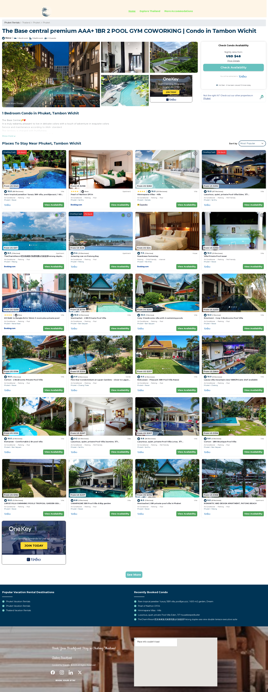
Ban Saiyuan (83, 324)
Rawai (14, 200)
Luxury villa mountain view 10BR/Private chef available (231, 380)
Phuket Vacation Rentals (18, 601)
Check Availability (234, 67)
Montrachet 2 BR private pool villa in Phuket (159, 503)
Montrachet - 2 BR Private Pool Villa (88, 318)
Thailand (26, 22)
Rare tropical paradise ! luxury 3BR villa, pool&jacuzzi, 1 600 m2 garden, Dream (175, 601)
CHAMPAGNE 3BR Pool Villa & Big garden (91, 503)
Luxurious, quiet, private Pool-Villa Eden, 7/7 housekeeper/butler (169, 615)
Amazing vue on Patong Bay (85, 256)
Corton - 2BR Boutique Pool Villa (220, 441)
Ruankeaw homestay (147, 256)
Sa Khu (81, 200)
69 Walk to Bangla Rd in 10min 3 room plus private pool (31, 318)
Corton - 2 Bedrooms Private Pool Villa (23, 380)
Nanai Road (16, 324)
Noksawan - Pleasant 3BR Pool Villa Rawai (158, 380)
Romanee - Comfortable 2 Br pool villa (23, 441)
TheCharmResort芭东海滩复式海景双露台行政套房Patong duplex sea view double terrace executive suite (187, 619)
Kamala (147, 200)
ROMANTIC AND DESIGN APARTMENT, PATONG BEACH (230, 503)
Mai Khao (148, 262)
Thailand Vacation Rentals (18, 610)
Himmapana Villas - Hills (149, 194)
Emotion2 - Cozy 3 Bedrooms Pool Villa (223, 318)
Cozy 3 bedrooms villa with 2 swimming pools (160, 318)
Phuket (36, 22)
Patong (14, 262)
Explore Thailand (150, 11)
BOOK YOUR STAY (66, 680)
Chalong (214, 385)
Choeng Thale (83, 385)
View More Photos (14, 103)
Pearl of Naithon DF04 (82, 194)
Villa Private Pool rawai (215, 256)
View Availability (54, 204)
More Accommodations (178, 11)
